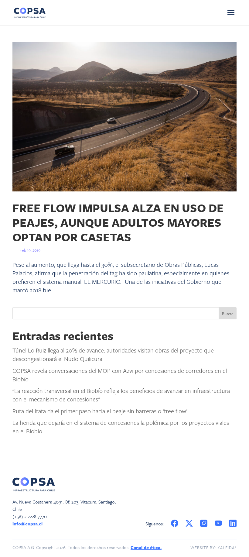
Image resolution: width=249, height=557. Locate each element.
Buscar (227, 314)
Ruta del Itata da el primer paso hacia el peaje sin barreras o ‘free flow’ (99, 411)
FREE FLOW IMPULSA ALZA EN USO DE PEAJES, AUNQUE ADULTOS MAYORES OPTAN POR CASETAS (118, 222)
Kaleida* (227, 548)
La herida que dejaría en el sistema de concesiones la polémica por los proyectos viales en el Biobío (120, 426)
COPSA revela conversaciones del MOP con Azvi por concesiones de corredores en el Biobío (119, 374)
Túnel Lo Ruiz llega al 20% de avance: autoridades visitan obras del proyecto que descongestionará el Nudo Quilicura (113, 354)
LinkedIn (233, 523)
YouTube (219, 523)
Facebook (174, 523)
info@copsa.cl (27, 523)
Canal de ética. (146, 547)
